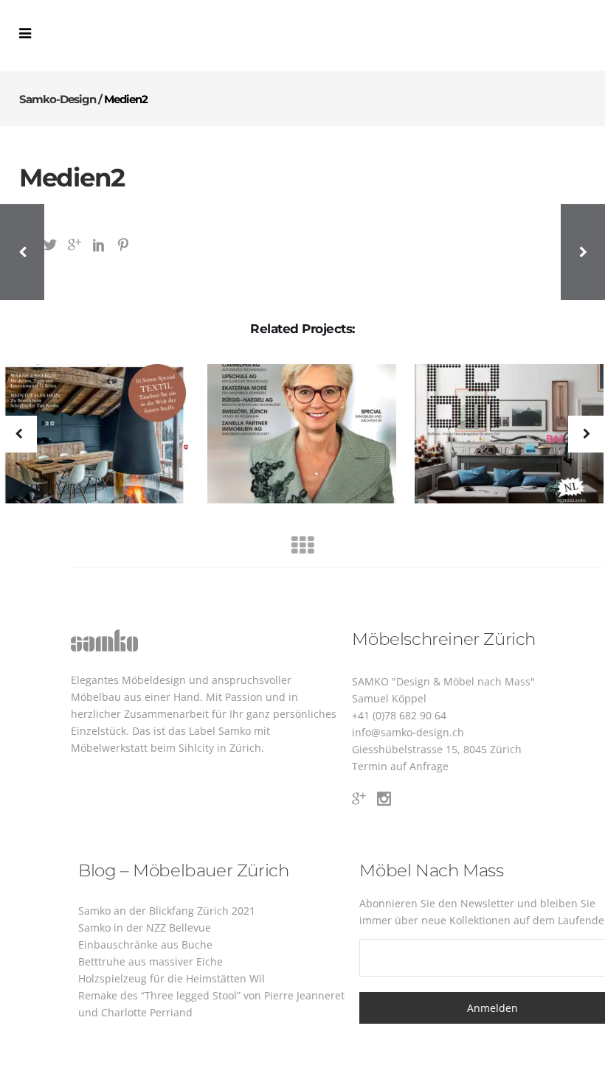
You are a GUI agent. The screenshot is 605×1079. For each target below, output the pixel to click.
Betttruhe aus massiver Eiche (150, 961)
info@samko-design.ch (408, 732)
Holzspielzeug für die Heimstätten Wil (171, 978)
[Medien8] (500, 435)
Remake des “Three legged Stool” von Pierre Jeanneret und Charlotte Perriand (211, 1003)
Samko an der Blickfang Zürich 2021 (166, 911)
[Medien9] (292, 435)
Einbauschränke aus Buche (145, 944)
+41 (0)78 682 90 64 (399, 715)
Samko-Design (57, 99)
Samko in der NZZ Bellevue (144, 928)
